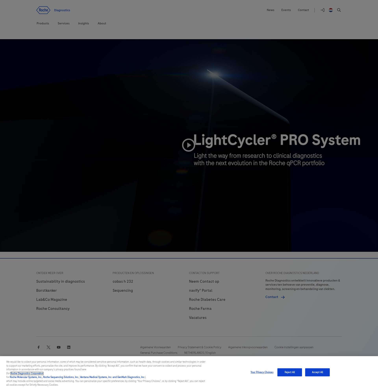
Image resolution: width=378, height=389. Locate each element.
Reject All (290, 372)
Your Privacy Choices (262, 372)
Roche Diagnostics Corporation (27, 373)
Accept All (317, 372)
